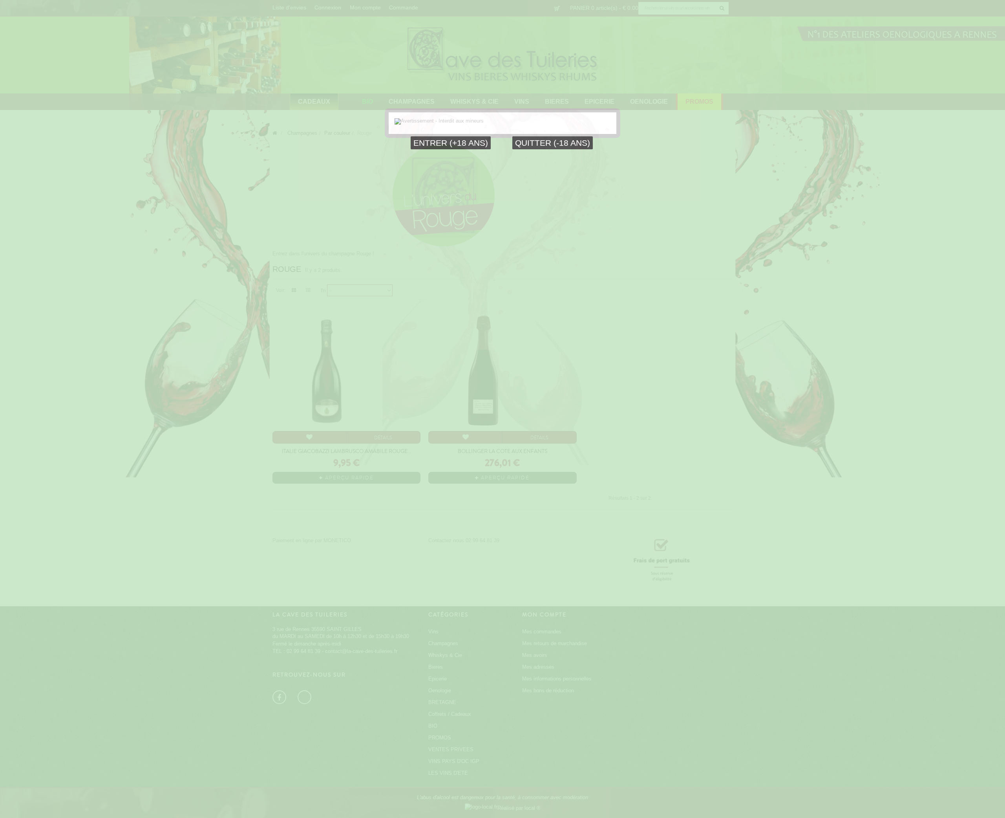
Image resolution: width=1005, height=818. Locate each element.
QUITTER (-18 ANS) (552, 142)
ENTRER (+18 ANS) (450, 142)
